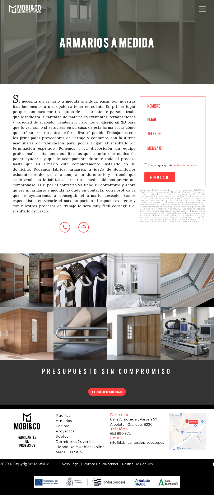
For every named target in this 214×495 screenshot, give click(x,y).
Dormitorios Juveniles (75, 442)
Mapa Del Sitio (69, 452)
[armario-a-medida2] (80, 280)
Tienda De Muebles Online (80, 447)
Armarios (64, 421)
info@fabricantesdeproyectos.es (137, 443)
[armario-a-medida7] (133, 334)
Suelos (62, 436)
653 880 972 (120, 434)
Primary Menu (202, 9)
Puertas (63, 416)
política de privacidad (185, 165)
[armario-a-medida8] (187, 334)
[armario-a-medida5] (27, 334)
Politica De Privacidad (101, 464)
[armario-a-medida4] (187, 280)
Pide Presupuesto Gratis (107, 392)
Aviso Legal (70, 464)
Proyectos (65, 431)
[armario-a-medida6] (80, 334)
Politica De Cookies (137, 464)
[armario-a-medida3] (133, 280)
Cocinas (63, 426)
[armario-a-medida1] (27, 280)
